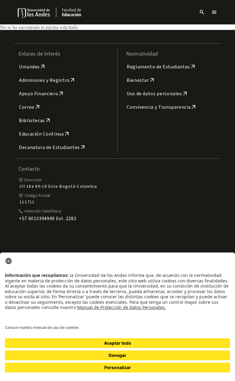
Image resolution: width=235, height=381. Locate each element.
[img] (34, 13)
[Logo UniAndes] (34, 13)
